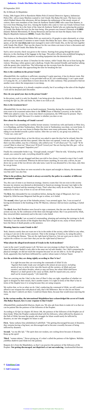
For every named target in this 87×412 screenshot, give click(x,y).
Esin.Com (13, 365)
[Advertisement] (43, 389)
